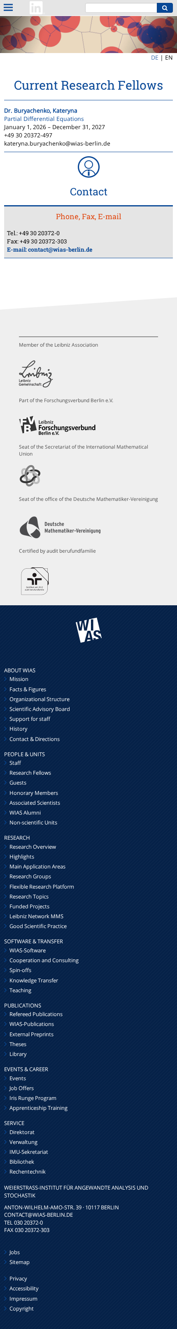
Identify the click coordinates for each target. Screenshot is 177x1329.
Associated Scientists (34, 802)
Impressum (23, 1298)
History (18, 728)
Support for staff (29, 718)
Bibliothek (21, 1161)
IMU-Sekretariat (28, 1151)
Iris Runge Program (32, 1098)
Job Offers (21, 1088)
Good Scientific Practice (38, 926)
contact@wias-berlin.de (60, 249)
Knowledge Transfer (33, 980)
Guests (17, 782)
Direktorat (22, 1132)
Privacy (18, 1278)
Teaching (20, 990)
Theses (17, 1044)
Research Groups (30, 876)
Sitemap (19, 1262)
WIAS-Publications (31, 1024)
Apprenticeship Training (38, 1107)
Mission (18, 679)
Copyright (21, 1308)
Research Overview (32, 846)
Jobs (14, 1252)
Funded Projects (29, 906)
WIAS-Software (27, 950)
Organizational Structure (39, 699)
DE (154, 57)
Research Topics (29, 896)
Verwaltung (23, 1142)
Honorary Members (33, 792)
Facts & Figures (27, 689)
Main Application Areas (37, 866)
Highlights (21, 856)
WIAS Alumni (25, 812)
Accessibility (24, 1288)
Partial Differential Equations (44, 119)
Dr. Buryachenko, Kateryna (40, 110)
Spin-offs (20, 970)
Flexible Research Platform (41, 886)
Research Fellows (30, 772)
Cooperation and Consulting (44, 960)
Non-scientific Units (33, 822)
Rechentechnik (27, 1171)
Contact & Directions (34, 739)
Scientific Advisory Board (39, 709)
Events (17, 1078)
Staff (15, 762)
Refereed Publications (36, 1014)
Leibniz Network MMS (36, 916)
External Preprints (31, 1034)
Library (18, 1054)
